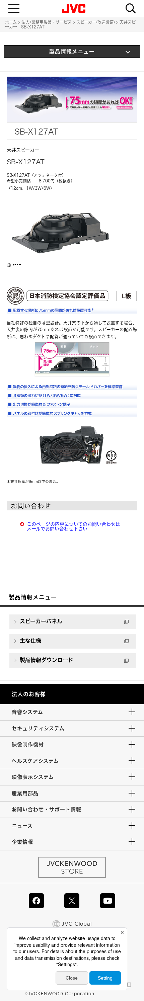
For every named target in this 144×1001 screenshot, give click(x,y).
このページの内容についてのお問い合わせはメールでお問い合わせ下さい (73, 526)
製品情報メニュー (72, 51)
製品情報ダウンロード (46, 660)
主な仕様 (30, 640)
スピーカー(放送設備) (95, 22)
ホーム (11, 22)
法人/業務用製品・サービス (46, 22)
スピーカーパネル (41, 621)
